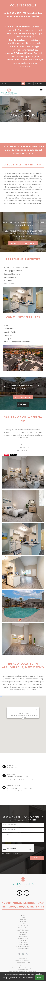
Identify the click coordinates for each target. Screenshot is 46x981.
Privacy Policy (23, 942)
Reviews (23, 924)
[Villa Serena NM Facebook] (19, 893)
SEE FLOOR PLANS (23, 397)
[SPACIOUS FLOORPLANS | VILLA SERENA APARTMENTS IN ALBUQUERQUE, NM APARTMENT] (23, 639)
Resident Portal (23, 938)
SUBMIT (37, 857)
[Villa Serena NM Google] (26, 893)
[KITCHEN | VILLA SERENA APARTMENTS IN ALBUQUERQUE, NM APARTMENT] (23, 539)
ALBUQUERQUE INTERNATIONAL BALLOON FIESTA (23, 231)
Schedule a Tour (23, 928)
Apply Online (23, 932)
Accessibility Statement (23, 946)
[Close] (36, 710)
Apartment (23, 450)
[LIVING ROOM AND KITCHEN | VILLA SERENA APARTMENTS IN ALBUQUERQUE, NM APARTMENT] (23, 572)
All (23, 445)
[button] (23, 723)
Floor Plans (23, 922)
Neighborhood (23, 926)
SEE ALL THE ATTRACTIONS (23, 243)
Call (5, 84)
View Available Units (23, 930)
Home (23, 915)
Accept (39, 978)
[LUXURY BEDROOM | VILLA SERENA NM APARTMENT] (23, 506)
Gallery (23, 918)
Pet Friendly (23, 934)
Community (23, 447)
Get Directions (23, 936)
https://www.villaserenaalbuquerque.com (23, 968)
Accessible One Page (23, 948)
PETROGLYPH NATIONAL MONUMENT (23, 233)
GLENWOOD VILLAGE (24, 236)
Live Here (23, 404)
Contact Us (23, 940)
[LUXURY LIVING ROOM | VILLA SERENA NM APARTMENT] (23, 472)
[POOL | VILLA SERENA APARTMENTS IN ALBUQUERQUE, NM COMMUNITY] (23, 606)
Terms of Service (23, 944)
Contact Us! (23, 966)
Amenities (23, 920)
